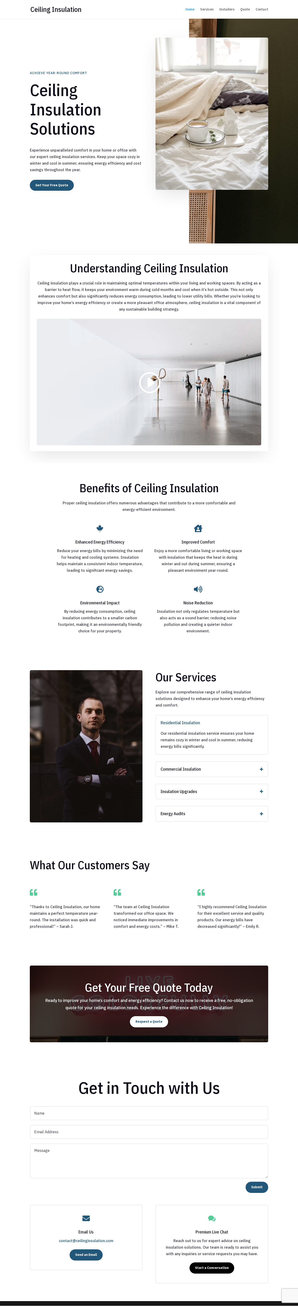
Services (206, 9)
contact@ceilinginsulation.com (86, 1240)
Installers (226, 9)
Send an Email (86, 1255)
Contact (262, 9)
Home (190, 9)
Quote (245, 9)
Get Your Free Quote (51, 185)
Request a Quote (149, 1021)
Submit (257, 1187)
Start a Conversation (212, 1268)
